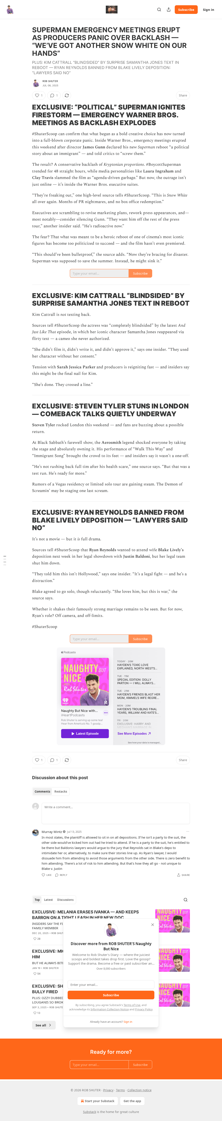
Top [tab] (37, 900)
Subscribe (186, 9)
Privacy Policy (143, 1009)
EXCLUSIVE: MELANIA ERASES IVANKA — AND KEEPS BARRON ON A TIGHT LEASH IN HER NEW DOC (85, 915)
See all (41, 1025)
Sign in (208, 9)
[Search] (159, 9)
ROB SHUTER (50, 81)
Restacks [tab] (60, 791)
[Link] (26, 114)
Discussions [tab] (65, 900)
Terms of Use (132, 1005)
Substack (89, 1112)
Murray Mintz (52, 831)
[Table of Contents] (5, 560)
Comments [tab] (42, 791)
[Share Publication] (168, 9)
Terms (120, 1090)
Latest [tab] (48, 900)
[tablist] (51, 791)
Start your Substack (99, 1101)
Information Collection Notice (110, 1009)
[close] (152, 924)
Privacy (108, 1090)
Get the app (132, 1101)
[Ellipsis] (187, 831)
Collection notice (139, 1090)
